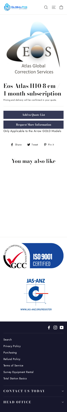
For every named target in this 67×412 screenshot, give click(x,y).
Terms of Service (13, 365)
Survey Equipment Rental (18, 372)
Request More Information (33, 124)
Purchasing (10, 352)
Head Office (17, 402)
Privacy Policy (12, 346)
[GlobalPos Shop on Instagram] (55, 327)
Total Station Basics (15, 378)
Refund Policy (11, 359)
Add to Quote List (33, 115)
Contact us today (24, 391)
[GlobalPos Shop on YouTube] (62, 327)
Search (7, 340)
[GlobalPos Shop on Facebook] (49, 327)
